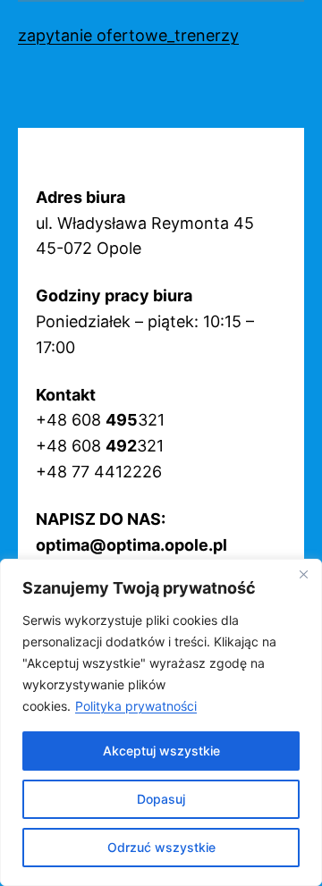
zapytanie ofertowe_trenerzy (128, 35)
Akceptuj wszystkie (161, 750)
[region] (161, 722)
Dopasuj (161, 798)
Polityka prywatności (136, 705)
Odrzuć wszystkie (161, 847)
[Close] (303, 574)
